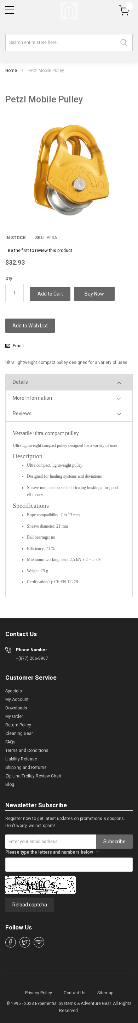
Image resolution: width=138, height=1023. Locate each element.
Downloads (16, 708)
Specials (13, 690)
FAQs (10, 742)
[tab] (69, 382)
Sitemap (105, 992)
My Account (17, 699)
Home (11, 70)
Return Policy (18, 725)
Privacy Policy (38, 992)
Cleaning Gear (19, 733)
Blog (9, 784)
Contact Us (75, 992)
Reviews (22, 413)
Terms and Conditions (26, 750)
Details (20, 382)
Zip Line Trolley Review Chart (33, 776)
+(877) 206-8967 (32, 658)
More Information (32, 398)
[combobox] (69, 42)
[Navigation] (9, 10)
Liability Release (21, 759)
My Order (14, 716)
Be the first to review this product (40, 250)
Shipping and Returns (26, 767)
